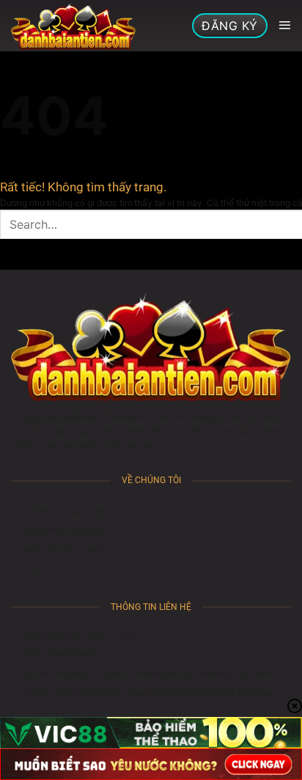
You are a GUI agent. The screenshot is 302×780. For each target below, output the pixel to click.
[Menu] (284, 25)
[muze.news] (73, 25)
